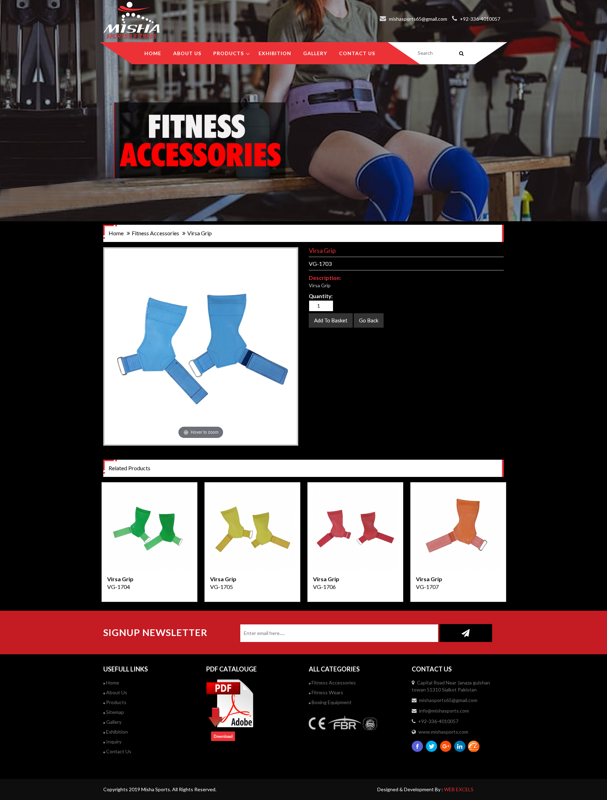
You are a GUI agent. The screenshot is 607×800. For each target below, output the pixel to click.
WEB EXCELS (459, 789)
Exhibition (116, 732)
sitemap (114, 712)
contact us (357, 53)
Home (152, 53)
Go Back (368, 320)
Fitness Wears (327, 692)
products (228, 53)
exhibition (275, 53)
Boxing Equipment (331, 702)
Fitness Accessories (333, 683)
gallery (315, 53)
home (116, 233)
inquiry (113, 742)
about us (187, 53)
